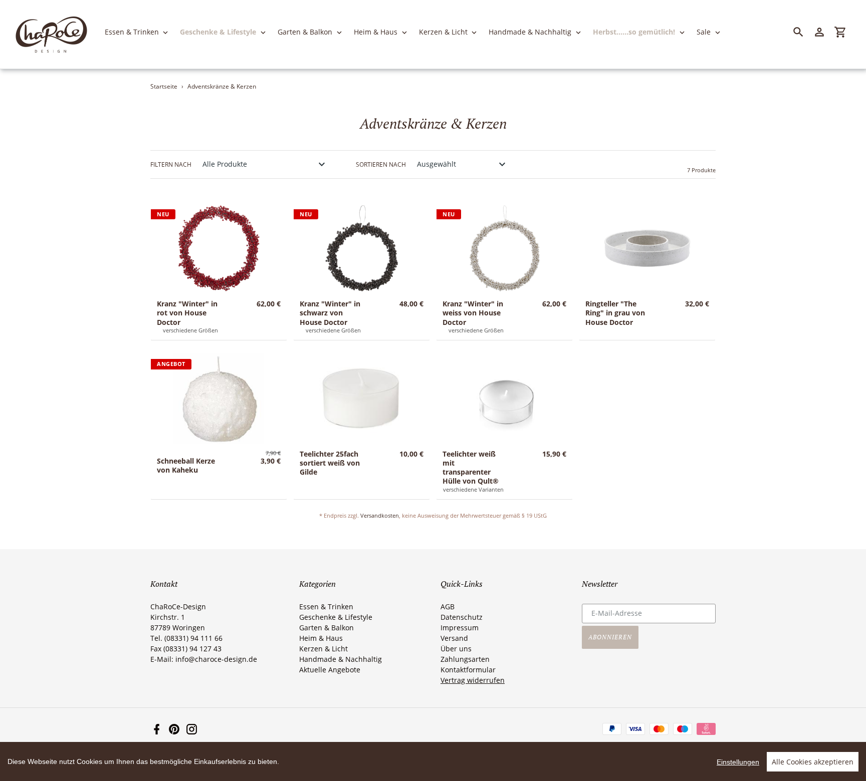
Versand (454, 638)
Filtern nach (170, 164)
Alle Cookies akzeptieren (812, 761)
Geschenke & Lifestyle (335, 617)
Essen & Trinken (326, 606)
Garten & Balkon (326, 627)
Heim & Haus (321, 638)
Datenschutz (462, 617)
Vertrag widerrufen (473, 680)
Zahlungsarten (465, 659)
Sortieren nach (381, 164)
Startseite (163, 86)
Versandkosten (379, 515)
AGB (448, 606)
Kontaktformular (468, 669)
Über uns (456, 648)
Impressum (460, 627)
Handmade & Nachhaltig (340, 659)
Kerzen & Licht (323, 648)
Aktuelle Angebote (329, 669)
